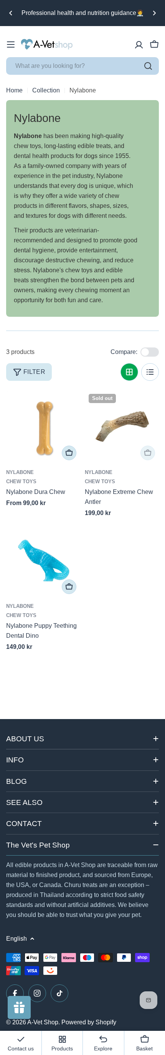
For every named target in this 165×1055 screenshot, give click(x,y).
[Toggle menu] (10, 44)
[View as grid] (129, 372)
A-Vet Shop (42, 1022)
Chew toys (21, 481)
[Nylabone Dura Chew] (43, 427)
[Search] (148, 66)
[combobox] (82, 66)
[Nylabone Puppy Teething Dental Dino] (43, 561)
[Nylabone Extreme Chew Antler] (122, 427)
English (16, 938)
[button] (10, 13)
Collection (46, 90)
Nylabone (20, 472)
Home (14, 90)
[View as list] (150, 372)
